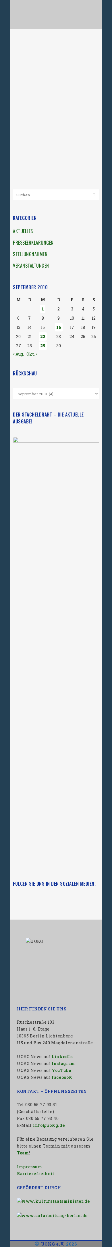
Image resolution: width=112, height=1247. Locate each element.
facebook (62, 1077)
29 (42, 345)
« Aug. (18, 354)
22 (42, 336)
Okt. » (31, 354)
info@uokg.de (49, 1125)
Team (23, 1153)
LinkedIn (62, 1056)
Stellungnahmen (30, 254)
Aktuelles (23, 231)
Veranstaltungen (31, 265)
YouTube (61, 1070)
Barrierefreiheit (35, 1173)
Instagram (63, 1063)
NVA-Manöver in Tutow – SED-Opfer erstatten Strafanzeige (49, 58)
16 (58, 327)
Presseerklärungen (33, 242)
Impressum (29, 1166)
